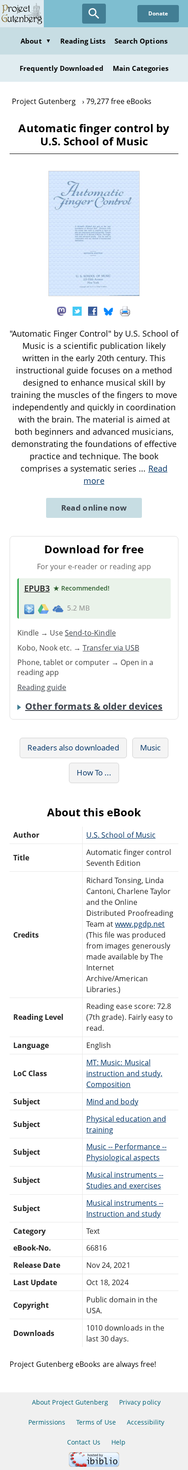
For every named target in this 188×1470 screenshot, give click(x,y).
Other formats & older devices (93, 706)
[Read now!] (94, 293)
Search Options (141, 40)
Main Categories (141, 68)
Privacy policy (140, 1402)
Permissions (46, 1422)
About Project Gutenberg (70, 1402)
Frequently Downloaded (62, 68)
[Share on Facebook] (92, 310)
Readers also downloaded (73, 747)
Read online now (94, 507)
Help (118, 1442)
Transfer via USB (111, 648)
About (36, 40)
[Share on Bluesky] (109, 310)
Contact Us (83, 1442)
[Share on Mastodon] (61, 310)
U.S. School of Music (121, 835)
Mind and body (112, 1102)
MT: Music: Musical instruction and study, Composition (124, 1073)
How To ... (94, 772)
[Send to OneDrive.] (57, 609)
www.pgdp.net (139, 924)
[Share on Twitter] (77, 310)
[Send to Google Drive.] (43, 608)
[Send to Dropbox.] (29, 608)
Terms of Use (95, 1422)
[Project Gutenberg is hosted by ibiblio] (94, 1464)
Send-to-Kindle (90, 633)
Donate (158, 13)
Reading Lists (83, 40)
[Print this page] (125, 310)
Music (150, 747)
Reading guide (42, 687)
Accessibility (146, 1422)
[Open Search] (94, 14)
